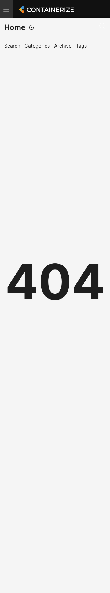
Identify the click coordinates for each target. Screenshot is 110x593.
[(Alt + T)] (31, 27)
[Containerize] (45, 9)
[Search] (102, 26)
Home (14, 27)
